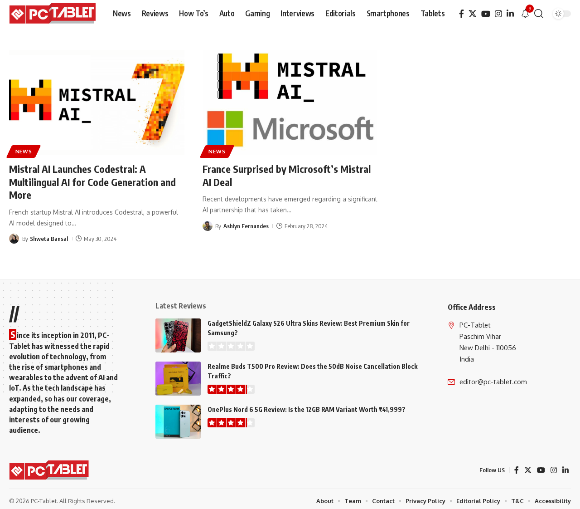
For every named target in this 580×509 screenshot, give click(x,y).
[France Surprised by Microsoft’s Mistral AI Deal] (290, 102)
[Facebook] (461, 14)
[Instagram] (498, 14)
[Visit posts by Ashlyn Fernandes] (208, 226)
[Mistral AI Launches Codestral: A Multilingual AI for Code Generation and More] (96, 102)
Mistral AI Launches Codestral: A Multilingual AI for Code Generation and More (92, 181)
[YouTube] (486, 14)
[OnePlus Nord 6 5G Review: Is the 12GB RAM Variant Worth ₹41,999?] (178, 422)
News (23, 151)
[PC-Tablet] (53, 13)
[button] (538, 13)
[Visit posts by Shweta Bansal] (14, 239)
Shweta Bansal (49, 238)
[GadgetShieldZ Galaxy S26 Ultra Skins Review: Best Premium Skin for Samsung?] (178, 335)
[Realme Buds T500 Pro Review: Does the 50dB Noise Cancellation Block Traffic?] (178, 379)
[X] (472, 14)
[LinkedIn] (510, 14)
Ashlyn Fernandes (246, 226)
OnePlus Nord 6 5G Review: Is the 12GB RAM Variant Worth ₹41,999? (307, 409)
